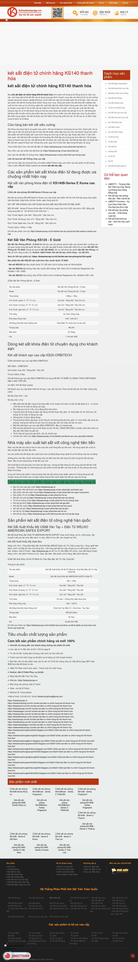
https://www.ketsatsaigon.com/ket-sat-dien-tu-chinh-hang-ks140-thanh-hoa (39, 724)
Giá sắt (11, 935)
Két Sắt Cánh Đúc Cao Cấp (118, 117)
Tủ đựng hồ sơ (35, 938)
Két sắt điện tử (98, 900)
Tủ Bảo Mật (112, 142)
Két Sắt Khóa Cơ (36, 908)
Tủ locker (74, 935)
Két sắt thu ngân (99, 905)
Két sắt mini (112, 147)
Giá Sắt (95, 941)
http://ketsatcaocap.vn (41, 551)
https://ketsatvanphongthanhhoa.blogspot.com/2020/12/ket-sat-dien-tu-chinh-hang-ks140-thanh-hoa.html (52, 749)
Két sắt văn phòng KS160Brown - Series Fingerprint (41, 805)
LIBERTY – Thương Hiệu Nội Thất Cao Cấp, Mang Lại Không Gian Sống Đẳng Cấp (119, 188)
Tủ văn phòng (118, 938)
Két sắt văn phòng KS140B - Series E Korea (42, 847)
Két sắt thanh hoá (119, 897)
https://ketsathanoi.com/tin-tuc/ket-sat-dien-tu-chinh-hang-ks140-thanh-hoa (40, 705)
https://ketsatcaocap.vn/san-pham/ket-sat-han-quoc (50, 505)
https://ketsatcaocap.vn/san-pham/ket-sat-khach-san (60, 489)
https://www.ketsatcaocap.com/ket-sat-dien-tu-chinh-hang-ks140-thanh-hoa (40, 727)
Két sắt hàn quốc (57, 903)
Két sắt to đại (97, 903)
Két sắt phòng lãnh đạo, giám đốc (119, 912)
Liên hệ (125, 3)
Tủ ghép (53, 935)
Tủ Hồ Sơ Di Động (57, 941)
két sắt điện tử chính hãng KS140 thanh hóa (32, 94)
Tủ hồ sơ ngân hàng (100, 938)
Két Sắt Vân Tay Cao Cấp (117, 113)
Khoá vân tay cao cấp (38, 916)
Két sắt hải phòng (36, 897)
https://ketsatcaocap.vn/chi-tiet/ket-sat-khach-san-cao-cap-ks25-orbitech (62, 436)
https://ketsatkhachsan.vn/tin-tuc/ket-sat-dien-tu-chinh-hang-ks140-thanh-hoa (41, 716)
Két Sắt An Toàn (114, 127)
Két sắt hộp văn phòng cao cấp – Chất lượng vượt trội (118, 213)
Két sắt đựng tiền (15, 903)
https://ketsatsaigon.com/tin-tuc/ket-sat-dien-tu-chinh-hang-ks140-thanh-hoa (40, 711)
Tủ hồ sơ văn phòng (79, 938)
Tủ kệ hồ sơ (117, 941)
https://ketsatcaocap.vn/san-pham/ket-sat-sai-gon (47, 508)
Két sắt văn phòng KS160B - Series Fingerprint (87, 804)
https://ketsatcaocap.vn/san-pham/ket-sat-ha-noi (45, 511)
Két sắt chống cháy (79, 905)
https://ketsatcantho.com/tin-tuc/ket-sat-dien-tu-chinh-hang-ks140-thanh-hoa (40, 714)
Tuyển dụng (113, 3)
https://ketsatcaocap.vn (46, 487)
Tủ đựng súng (113, 137)
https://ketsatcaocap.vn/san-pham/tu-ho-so (48, 495)
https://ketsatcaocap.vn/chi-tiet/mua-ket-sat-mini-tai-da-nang (53, 513)
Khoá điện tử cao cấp (59, 916)
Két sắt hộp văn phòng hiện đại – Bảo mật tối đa (119, 197)
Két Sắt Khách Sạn (115, 122)
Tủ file (94, 935)
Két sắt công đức (119, 905)
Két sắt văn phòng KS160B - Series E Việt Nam (19, 848)
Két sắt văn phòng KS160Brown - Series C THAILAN (64, 805)
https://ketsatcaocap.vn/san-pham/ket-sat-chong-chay (62, 154)
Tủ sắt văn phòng (57, 932)
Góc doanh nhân (66, 3)
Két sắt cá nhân (35, 905)
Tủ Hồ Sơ (111, 156)
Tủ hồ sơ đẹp (13, 932)
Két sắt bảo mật (14, 905)
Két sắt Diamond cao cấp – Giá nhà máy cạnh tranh (119, 221)
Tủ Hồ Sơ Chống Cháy (116, 108)
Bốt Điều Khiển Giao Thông (118, 93)
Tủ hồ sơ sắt (97, 932)
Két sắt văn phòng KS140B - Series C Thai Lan (64, 848)
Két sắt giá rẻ (76, 903)
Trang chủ (51, 3)
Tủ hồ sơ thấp (35, 932)
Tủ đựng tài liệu (14, 938)
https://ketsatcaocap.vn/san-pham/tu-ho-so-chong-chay (55, 500)
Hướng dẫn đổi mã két (85, 3)
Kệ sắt (110, 161)
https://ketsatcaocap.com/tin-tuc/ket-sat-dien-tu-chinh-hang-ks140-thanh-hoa (40, 708)
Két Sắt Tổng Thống (115, 132)
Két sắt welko (34, 903)
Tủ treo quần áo (35, 935)
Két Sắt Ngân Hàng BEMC (117, 84)
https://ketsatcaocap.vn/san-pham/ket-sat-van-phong (51, 497)
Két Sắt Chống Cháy (115, 103)
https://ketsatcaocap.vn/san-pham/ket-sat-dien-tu (65, 146)
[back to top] (132, 956)
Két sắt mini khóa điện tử (117, 166)
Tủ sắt (115, 935)
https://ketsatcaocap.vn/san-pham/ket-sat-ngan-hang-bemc (64, 492)
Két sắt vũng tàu (98, 897)
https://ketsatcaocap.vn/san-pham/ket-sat (61, 150)
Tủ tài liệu (75, 932)
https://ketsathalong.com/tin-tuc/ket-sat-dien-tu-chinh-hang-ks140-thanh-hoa (40, 722)
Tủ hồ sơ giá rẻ (56, 938)
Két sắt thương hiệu (58, 905)
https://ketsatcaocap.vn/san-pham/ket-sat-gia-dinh (48, 503)
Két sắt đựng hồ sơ (120, 908)
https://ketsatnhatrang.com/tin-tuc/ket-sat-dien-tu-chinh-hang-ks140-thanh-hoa (41, 703)
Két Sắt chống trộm (16, 916)
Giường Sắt (112, 151)
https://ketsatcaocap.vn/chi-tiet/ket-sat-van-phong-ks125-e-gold (61, 256)
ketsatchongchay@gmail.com (50, 696)
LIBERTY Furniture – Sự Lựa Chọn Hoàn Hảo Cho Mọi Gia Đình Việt (119, 204)
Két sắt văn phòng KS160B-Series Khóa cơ (19, 802)
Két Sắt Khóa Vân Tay (59, 908)
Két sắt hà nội (118, 900)
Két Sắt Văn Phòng (115, 98)
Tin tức (101, 3)
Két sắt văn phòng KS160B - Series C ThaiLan (87, 826)
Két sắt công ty (118, 903)
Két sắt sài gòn (14, 897)
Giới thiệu (37, 3)
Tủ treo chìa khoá (119, 932)
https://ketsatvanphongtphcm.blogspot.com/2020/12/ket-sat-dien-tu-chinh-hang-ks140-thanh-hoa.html (51, 740)
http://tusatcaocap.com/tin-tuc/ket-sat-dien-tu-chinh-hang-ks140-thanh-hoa (39, 719)
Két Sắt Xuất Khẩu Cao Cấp (118, 88)
